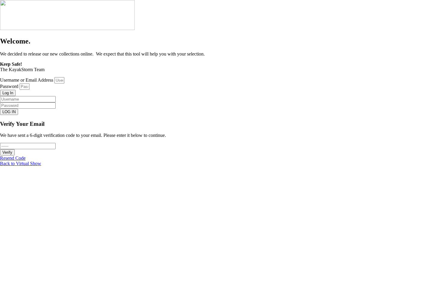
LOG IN (9, 112)
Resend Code (13, 158)
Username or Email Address (26, 80)
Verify (7, 152)
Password (9, 86)
